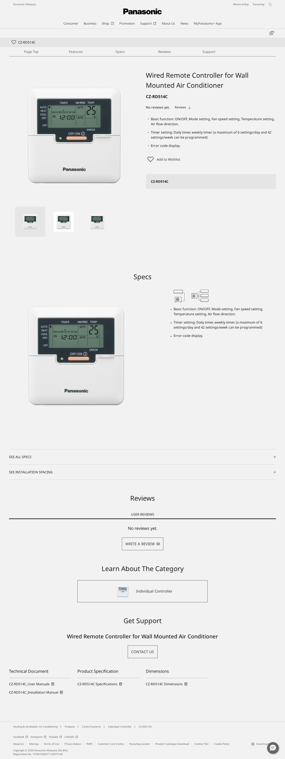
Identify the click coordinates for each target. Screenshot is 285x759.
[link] (32, 683)
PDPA (89, 744)
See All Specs (20, 457)
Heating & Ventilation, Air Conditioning (35, 726)
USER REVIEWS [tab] (142, 514)
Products (70, 726)
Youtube (53, 737)
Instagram (36, 737)
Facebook (18, 737)
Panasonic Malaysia (24, 4)
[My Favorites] (271, 33)
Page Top (31, 51)
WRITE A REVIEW (140, 543)
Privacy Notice (72, 744)
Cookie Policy (221, 744)
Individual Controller (120, 726)
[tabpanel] (142, 538)
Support (209, 51)
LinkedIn (69, 737)
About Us (18, 744)
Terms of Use (51, 744)
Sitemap (34, 744)
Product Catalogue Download (172, 744)
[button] (30, 222)
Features (76, 51)
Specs (120, 51)
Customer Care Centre (111, 744)
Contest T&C (201, 744)
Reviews (164, 51)
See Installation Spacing (31, 472)
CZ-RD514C (145, 726)
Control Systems (91, 726)
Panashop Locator (139, 744)
